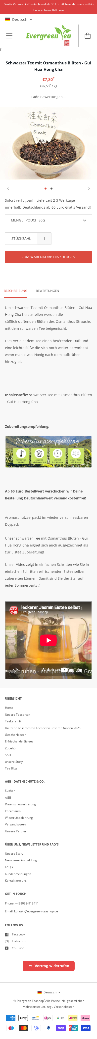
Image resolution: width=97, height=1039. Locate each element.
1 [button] (46, 189)
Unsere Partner (15, 831)
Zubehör (11, 748)
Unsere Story (14, 853)
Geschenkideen (15, 735)
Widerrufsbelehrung (19, 818)
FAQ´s (9, 867)
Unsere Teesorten (17, 714)
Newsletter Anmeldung (21, 860)
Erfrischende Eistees (19, 741)
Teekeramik (13, 721)
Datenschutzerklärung (20, 804)
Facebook (18, 934)
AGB (8, 797)
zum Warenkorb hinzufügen (48, 256)
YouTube (18, 948)
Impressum (13, 811)
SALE (8, 755)
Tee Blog (11, 768)
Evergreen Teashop (30, 1001)
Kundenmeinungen (18, 874)
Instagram (19, 941)
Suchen (10, 791)
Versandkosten (15, 824)
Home (9, 708)
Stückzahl (21, 238)
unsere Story (14, 762)
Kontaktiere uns (16, 880)
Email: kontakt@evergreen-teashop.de (31, 911)
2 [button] (51, 189)
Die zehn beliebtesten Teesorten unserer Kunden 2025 (43, 728)
